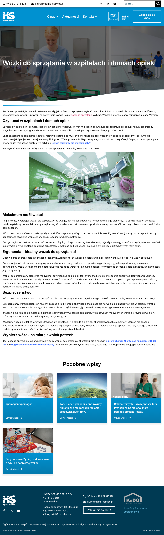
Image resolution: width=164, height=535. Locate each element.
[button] (52, 16)
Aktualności (70, 16)
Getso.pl (158, 530)
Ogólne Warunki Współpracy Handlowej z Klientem (30, 524)
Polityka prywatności (106, 524)
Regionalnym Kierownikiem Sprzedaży (32, 344)
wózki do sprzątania (81, 115)
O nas (51, 16)
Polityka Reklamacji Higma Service (76, 524)
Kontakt (88, 16)
